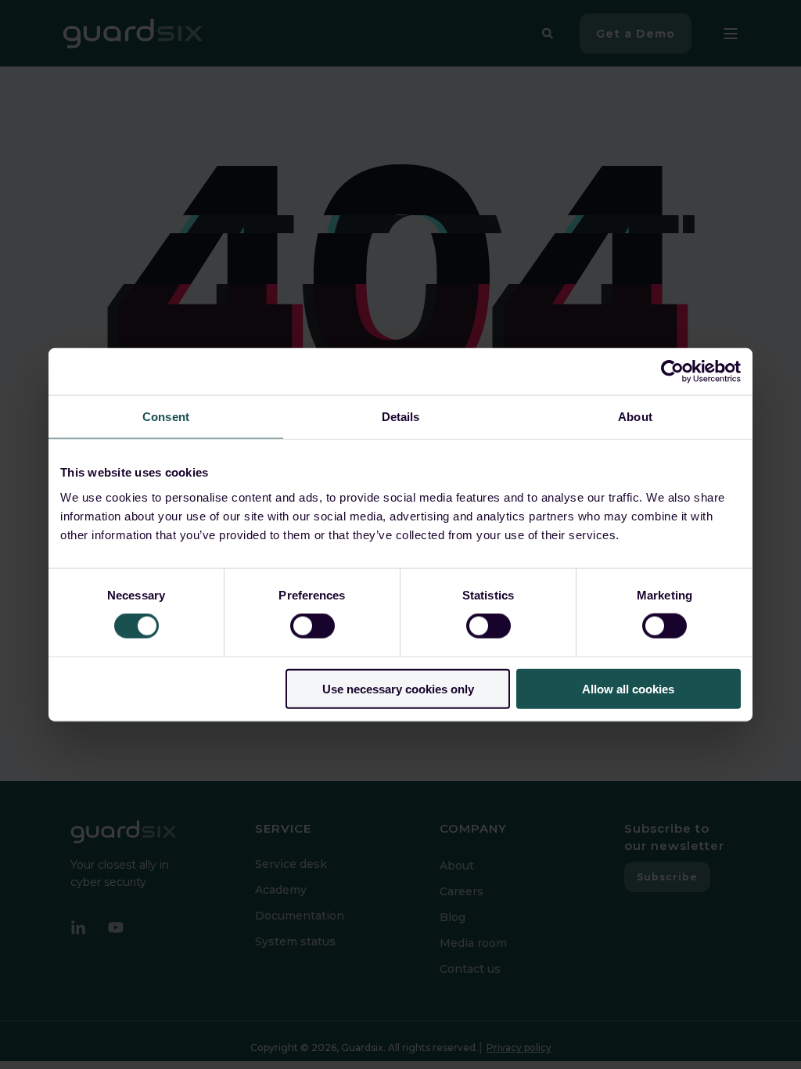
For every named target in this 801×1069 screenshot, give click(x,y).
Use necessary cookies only (398, 688)
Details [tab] (401, 416)
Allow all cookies (628, 688)
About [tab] (635, 416)
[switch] (312, 626)
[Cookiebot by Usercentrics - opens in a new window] (672, 371)
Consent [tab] (165, 416)
